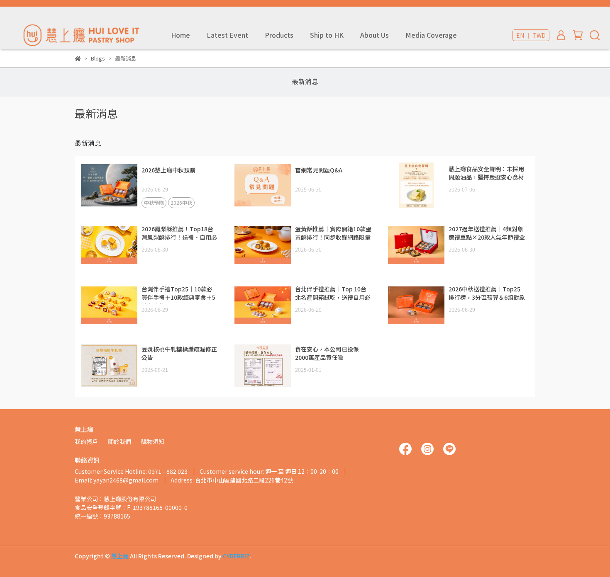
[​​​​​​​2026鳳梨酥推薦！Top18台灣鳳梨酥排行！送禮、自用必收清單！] (109, 245)
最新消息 (305, 81)
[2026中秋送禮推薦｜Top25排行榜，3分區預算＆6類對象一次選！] (416, 305)
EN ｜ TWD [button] (531, 35)
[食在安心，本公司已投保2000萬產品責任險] (262, 365)
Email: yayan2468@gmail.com (117, 480)
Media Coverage (431, 34)
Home (180, 34)
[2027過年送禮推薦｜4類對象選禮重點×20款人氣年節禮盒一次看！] (416, 245)
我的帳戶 (86, 441)
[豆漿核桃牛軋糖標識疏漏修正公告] (109, 365)
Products (279, 34)
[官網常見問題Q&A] (262, 185)
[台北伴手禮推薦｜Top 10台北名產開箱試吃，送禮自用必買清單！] (262, 305)
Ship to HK (327, 34)
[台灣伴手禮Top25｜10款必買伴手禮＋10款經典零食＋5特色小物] (109, 305)
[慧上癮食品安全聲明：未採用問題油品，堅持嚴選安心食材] (416, 185)
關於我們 (119, 441)
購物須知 (152, 441)
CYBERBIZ (236, 556)
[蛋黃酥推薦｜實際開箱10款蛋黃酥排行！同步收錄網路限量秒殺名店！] (262, 245)
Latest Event (227, 34)
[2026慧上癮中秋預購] (109, 185)
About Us (374, 34)
